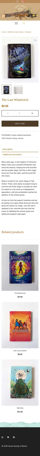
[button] (35, 40)
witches (20, 138)
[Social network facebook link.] (8, 437)
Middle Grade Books (16, 32)
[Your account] (17, 1)
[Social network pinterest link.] (14, 437)
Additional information (12, 155)
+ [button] (32, 113)
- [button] (8, 113)
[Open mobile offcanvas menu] (16, 23)
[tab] (20, 149)
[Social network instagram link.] (2, 437)
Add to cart (20, 123)
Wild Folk (20, 408)
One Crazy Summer (20, 350)
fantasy (14, 138)
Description (8, 149)
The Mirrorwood (20, 293)
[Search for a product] (24, 23)
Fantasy (28, 32)
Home (4, 32)
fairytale (9, 138)
